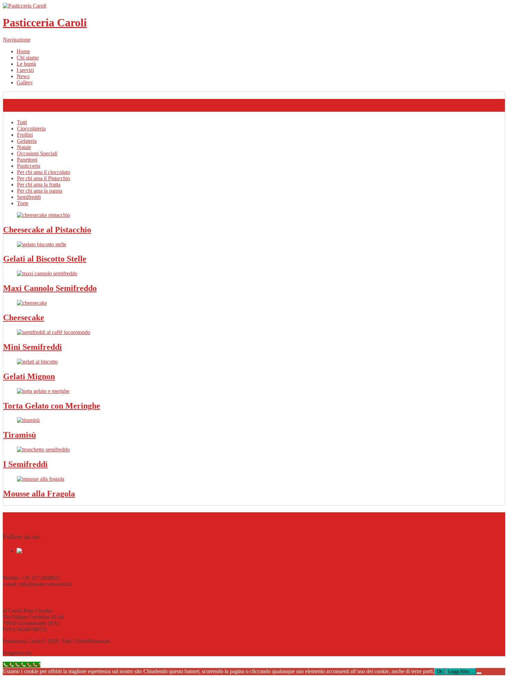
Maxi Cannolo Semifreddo (50, 288)
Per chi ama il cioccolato (43, 172)
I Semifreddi (25, 464)
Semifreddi (29, 197)
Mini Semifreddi (32, 346)
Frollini (25, 135)
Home (23, 51)
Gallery (25, 82)
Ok (440, 671)
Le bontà (26, 64)
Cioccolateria (31, 128)
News (23, 76)
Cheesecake (23, 317)
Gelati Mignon (29, 376)
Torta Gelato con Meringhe (51, 405)
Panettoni (27, 160)
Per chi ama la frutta (38, 184)
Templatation (47, 653)
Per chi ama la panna (39, 191)
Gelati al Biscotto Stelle (44, 258)
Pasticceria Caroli (45, 22)
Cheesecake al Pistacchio (47, 229)
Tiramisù (19, 434)
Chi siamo (28, 58)
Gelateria (27, 141)
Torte (22, 203)
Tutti (22, 122)
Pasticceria (28, 166)
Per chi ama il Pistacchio (43, 178)
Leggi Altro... (460, 671)
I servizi (25, 70)
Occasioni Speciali (37, 153)
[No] (479, 673)
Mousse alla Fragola (39, 493)
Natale (24, 147)
